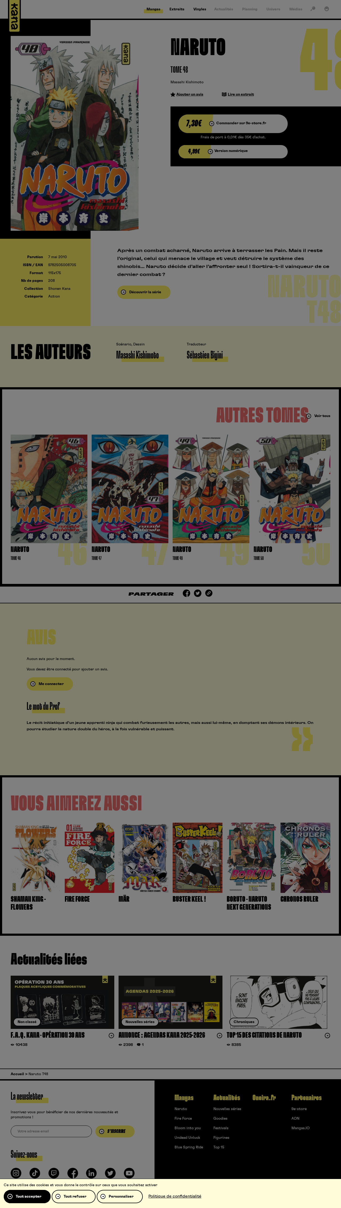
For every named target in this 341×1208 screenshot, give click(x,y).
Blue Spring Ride (188, 1147)
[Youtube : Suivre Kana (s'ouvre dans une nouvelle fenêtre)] (129, 1175)
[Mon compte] (326, 10)
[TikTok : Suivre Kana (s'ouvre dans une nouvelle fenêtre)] (35, 1175)
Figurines (221, 1138)
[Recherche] (312, 10)
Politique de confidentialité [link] (174, 1196)
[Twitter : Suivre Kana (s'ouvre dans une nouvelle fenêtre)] (110, 1175)
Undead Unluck (187, 1138)
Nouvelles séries (227, 1109)
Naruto (180, 1109)
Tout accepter (28, 1196)
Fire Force (183, 1118)
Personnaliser (121, 1196)
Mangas (183, 1098)
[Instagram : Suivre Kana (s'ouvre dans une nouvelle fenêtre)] (16, 1175)
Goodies (220, 1118)
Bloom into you (187, 1128)
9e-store (299, 1109)
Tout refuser (75, 1196)
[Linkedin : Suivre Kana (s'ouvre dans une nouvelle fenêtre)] (91, 1175)
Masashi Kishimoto (187, 82)
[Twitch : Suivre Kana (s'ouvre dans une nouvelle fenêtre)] (53, 1175)
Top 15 (218, 1147)
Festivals (221, 1128)
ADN (295, 1118)
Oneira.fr (264, 1098)
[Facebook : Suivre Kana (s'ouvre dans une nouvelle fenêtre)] (72, 1175)
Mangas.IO (300, 1128)
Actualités (226, 1098)
